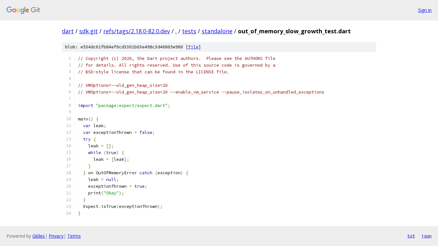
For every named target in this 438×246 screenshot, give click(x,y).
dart (68, 31)
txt (411, 236)
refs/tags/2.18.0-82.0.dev (136, 31)
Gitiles (38, 236)
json (426, 236)
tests (189, 31)
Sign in (425, 10)
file (193, 47)
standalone (217, 31)
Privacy (56, 236)
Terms (74, 236)
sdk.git (88, 31)
